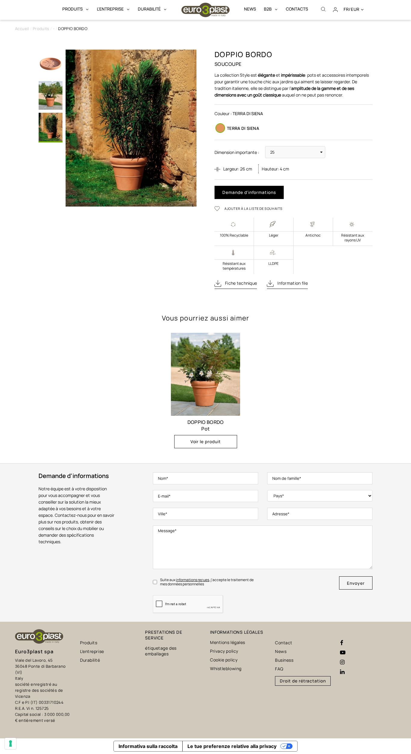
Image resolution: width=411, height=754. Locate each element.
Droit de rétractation (303, 681)
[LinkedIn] (342, 672)
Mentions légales (227, 642)
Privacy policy (224, 651)
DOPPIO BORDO (205, 422)
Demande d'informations (249, 192)
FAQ (279, 669)
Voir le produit (205, 441)
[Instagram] (342, 662)
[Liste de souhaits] (219, 208)
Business (284, 660)
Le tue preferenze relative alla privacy (232, 746)
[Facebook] (341, 643)
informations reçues (192, 579)
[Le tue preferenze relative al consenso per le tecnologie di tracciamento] (10, 743)
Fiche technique (240, 283)
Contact (283, 642)
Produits (88, 642)
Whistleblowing (226, 668)
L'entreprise (92, 651)
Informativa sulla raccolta (148, 746)
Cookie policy (223, 660)
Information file (292, 283)
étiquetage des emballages (161, 651)
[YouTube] (342, 652)
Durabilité (90, 660)
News (280, 651)
